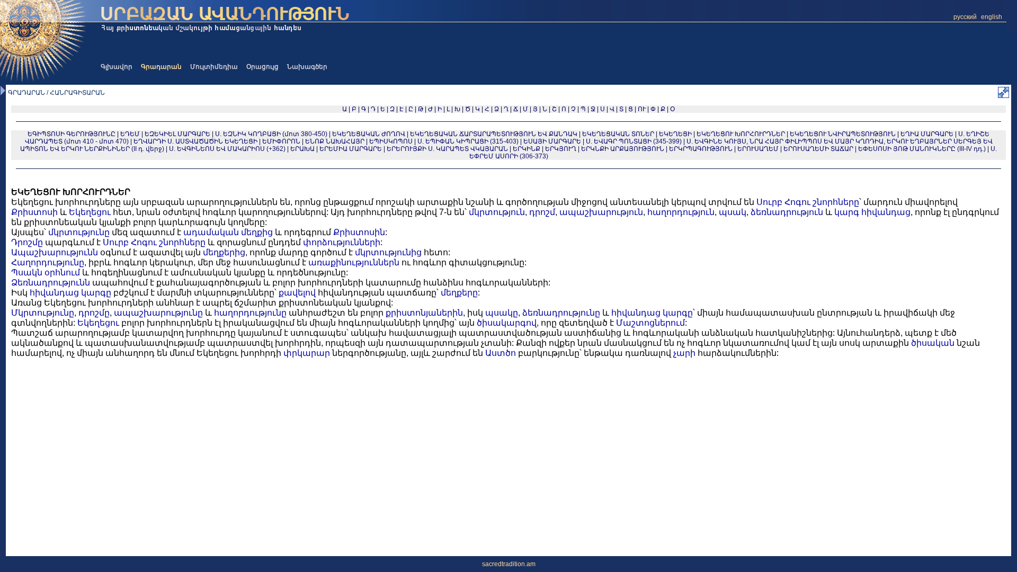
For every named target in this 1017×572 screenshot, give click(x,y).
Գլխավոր (116, 66)
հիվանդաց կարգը (70, 292)
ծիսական (932, 342)
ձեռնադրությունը (561, 312)
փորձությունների (341, 242)
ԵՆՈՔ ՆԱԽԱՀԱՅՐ (334, 141)
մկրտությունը (79, 232)
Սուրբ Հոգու (783, 202)
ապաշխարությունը (158, 312)
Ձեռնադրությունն (50, 282)
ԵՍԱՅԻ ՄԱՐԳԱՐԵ (552, 141)
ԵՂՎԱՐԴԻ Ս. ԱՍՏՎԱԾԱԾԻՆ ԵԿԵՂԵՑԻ (195, 141)
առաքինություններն (353, 262)
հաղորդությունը (250, 312)
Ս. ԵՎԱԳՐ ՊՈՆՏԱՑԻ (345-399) (634, 141)
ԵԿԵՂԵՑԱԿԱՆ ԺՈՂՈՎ (368, 134)
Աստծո (500, 353)
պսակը (501, 312)
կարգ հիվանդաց (872, 212)
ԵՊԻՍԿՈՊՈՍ (391, 141)
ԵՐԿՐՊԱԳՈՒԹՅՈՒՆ (701, 149)
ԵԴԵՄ (130, 134)
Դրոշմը (27, 242)
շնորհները (836, 202)
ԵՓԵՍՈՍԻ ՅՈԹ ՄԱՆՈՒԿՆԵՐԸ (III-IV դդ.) (922, 149)
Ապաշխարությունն (54, 252)
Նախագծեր (307, 66)
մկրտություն (497, 212)
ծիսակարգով (507, 322)
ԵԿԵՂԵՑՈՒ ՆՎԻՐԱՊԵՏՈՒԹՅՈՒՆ (843, 134)
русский (965, 17)
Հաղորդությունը (47, 262)
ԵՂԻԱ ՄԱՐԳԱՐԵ (926, 134)
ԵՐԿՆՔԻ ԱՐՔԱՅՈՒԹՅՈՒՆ (622, 149)
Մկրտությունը (42, 312)
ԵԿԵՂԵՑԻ (675, 134)
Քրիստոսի (34, 212)
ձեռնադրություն (787, 212)
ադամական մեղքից (228, 232)
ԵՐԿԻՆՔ (526, 149)
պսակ (732, 212)
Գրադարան (161, 66)
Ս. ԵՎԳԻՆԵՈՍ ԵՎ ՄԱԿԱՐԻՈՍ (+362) (227, 149)
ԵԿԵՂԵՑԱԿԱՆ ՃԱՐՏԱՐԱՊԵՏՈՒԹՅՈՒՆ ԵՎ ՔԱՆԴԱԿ (493, 134)
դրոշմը (94, 312)
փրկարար (306, 353)
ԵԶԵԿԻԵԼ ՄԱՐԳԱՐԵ (177, 134)
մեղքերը (459, 292)
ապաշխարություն (601, 212)
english (991, 17)
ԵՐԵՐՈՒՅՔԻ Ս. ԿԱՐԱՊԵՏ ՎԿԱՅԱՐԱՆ (447, 149)
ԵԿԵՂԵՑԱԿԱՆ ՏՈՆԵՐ (618, 134)
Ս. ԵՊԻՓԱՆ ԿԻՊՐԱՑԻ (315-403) (468, 141)
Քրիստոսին (359, 232)
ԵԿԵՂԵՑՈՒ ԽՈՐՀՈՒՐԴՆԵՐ (741, 134)
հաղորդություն (681, 212)
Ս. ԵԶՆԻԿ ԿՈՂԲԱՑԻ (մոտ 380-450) (271, 134)
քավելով (297, 292)
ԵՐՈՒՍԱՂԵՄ (758, 149)
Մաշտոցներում (650, 322)
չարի (684, 353)
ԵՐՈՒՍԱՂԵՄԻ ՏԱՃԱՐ (818, 149)
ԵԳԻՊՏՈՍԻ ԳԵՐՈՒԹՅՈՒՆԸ (71, 134)
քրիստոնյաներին (424, 312)
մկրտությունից (388, 252)
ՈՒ (642, 109)
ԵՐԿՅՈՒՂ (560, 149)
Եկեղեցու (90, 212)
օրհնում (62, 272)
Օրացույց (262, 66)
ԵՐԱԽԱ (302, 149)
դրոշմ (542, 212)
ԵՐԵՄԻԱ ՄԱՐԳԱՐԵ (350, 149)
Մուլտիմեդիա (214, 66)
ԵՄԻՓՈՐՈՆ (281, 141)
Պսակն (26, 272)
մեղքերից (224, 252)
